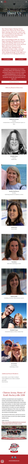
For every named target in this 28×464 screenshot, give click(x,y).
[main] (14, 13)
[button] (1, 2)
